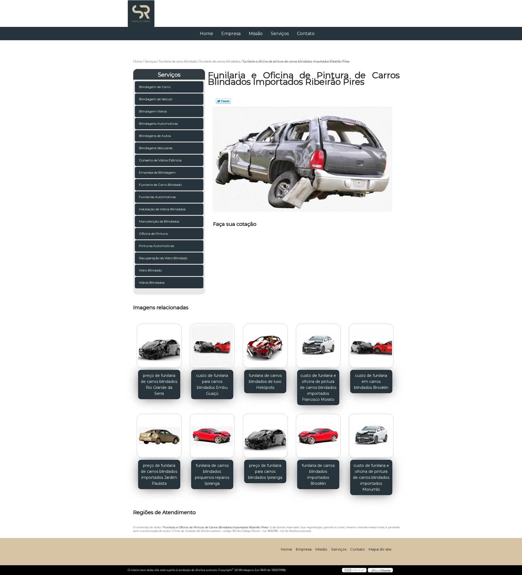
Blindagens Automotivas (158, 123)
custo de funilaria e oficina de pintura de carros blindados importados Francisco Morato (318, 387)
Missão (256, 33)
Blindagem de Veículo (155, 99)
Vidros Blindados (151, 282)
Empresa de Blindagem (157, 172)
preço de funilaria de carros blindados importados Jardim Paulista (159, 474)
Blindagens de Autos (155, 136)
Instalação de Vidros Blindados (162, 209)
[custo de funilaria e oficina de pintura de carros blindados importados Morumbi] (371, 436)
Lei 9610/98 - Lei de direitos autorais (287, 531)
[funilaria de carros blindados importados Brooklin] (318, 436)
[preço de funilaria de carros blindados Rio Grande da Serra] (159, 346)
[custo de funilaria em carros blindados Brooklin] (371, 346)
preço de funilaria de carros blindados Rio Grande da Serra (159, 384)
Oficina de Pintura (153, 234)
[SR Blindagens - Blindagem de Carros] (159, 11)
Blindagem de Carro (154, 87)
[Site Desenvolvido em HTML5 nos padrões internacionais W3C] (354, 570)
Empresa (231, 33)
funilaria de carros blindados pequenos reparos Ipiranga (212, 474)
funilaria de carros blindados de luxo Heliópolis (265, 381)
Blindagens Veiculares (155, 148)
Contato (306, 33)
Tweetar (223, 101)
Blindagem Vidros (153, 111)
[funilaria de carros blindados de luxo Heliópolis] (265, 346)
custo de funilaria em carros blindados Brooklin (371, 381)
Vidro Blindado (150, 270)
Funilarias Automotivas (157, 197)
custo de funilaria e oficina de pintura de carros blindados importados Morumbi (371, 477)
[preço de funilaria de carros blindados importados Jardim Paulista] (159, 436)
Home (206, 33)
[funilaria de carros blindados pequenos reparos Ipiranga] (212, 436)
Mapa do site (380, 549)
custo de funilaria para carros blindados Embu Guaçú (212, 384)
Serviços (280, 33)
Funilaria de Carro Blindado (160, 185)
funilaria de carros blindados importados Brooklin (318, 474)
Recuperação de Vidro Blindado (163, 258)
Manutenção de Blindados (159, 221)
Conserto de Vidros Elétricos (160, 160)
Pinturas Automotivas (156, 246)
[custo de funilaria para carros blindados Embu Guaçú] (212, 346)
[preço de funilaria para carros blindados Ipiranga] (265, 436)
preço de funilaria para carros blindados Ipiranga (265, 471)
